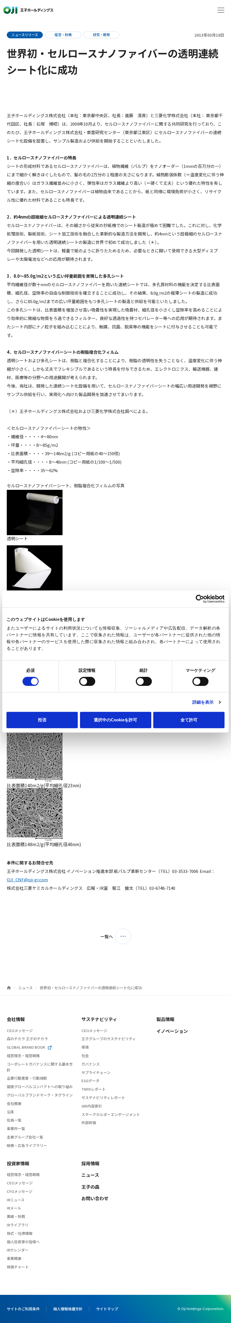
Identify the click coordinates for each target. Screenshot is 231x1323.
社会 (85, 1055)
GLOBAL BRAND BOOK (26, 1047)
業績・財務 (16, 1216)
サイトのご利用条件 (23, 1308)
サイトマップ (107, 1308)
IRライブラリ (17, 1225)
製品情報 (165, 1019)
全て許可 (189, 719)
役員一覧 (14, 1120)
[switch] (87, 681)
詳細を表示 (203, 702)
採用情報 (90, 1163)
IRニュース (16, 1199)
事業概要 (14, 1258)
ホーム (9, 988)
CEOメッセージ (20, 1030)
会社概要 (14, 1103)
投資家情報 (18, 1163)
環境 (85, 1047)
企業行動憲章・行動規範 (27, 1078)
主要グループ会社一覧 (25, 1137)
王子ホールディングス (28, 10)
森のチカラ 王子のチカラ (27, 1038)
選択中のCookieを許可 (115, 719)
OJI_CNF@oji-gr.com (27, 879)
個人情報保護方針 (68, 1308)
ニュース (26, 987)
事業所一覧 (16, 1128)
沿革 (10, 1112)
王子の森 (90, 1186)
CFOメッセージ (19, 1191)
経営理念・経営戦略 (23, 1055)
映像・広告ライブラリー (27, 1145)
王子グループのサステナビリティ (108, 1038)
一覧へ (106, 936)
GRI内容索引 (91, 1106)
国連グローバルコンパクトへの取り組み (40, 1086)
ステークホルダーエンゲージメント (110, 1114)
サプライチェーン (95, 1072)
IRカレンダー (17, 1250)
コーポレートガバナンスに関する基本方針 (40, 1067)
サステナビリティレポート (103, 1097)
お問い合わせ (94, 1198)
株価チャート (18, 1266)
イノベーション (172, 1031)
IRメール (14, 1208)
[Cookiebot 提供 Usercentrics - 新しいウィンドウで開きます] (200, 599)
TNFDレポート (93, 1089)
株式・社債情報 (19, 1233)
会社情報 (16, 1019)
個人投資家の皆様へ (23, 1241)
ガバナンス (90, 1064)
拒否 (42, 719)
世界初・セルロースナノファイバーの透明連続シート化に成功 (91, 987)
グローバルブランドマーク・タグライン (40, 1095)
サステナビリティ (99, 1019)
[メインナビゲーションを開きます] (221, 10)
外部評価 (88, 1122)
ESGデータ (90, 1080)
